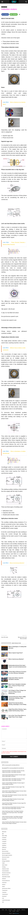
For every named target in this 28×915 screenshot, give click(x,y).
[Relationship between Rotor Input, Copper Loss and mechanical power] (4, 667)
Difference (4, 847)
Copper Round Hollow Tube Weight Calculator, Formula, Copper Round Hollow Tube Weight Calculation (13, 771)
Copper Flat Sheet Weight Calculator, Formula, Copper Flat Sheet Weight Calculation (14, 804)
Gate (10, 911)
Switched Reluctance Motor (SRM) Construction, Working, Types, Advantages (17, 698)
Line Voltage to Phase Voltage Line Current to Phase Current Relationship (17, 692)
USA (3, 898)
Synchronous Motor (6, 888)
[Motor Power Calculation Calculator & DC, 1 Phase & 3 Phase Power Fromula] (4, 685)
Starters (3, 884)
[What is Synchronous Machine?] (4, 660)
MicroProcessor (5, 874)
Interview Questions (6, 872)
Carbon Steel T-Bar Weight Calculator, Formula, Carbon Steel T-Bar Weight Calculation (14, 796)
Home (2, 4)
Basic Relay (4, 835)
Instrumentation (5, 870)
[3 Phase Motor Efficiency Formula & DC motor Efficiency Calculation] (4, 673)
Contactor (4, 843)
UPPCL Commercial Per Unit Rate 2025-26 (10, 765)
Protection (4, 882)
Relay (15, 909)
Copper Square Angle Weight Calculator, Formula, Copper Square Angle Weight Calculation (13, 775)
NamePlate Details (6, 876)
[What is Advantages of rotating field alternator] (4, 648)
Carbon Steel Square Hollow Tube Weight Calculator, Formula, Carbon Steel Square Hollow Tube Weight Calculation (12, 812)
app (3, 833)
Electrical (4, 849)
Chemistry (4, 839)
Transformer (4, 890)
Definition (4, 845)
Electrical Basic (5, 851)
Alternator (4, 831)
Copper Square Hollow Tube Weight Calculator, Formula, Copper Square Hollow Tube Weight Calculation (13, 779)
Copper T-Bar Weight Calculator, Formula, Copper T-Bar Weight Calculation (13, 787)
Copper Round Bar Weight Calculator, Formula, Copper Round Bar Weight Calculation (13, 800)
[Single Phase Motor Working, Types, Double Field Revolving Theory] (4, 710)
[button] (26, 2)
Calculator (4, 837)
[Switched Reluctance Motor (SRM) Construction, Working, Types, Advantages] (4, 698)
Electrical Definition (6, 853)
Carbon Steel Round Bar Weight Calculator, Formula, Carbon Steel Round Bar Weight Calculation (14, 823)
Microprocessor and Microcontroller (22, 638)
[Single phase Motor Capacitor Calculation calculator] (4, 679)
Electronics (4, 859)
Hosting (3, 867)
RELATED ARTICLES (6, 643)
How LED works (4, 637)
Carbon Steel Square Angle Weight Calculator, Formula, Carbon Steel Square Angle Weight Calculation (13, 808)
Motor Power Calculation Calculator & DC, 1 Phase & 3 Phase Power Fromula (17, 685)
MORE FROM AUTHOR (16, 643)
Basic (6, 909)
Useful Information (6, 900)
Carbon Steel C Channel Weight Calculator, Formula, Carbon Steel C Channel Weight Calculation (14, 791)
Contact (13, 911)
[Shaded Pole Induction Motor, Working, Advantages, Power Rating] (4, 704)
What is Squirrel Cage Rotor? (15, 652)
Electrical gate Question (7, 855)
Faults (3, 863)
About (17, 911)
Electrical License (5, 857)
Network (4, 878)
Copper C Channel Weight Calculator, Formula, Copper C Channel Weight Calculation (13, 783)
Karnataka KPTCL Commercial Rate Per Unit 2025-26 (13, 768)
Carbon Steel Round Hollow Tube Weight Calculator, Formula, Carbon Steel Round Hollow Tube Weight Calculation (12, 818)
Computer (4, 841)
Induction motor (8, 4)
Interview (18, 909)
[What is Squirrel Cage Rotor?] (4, 654)
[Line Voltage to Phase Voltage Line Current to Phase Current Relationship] (4, 693)
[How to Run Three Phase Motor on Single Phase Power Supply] (4, 717)
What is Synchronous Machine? (16, 659)
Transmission (5, 894)
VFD (3, 902)
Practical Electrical (6, 880)
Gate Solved (4, 865)
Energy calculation (6, 861)
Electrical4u (17, 913)
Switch (3, 886)
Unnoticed (4, 896)
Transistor (4, 892)
